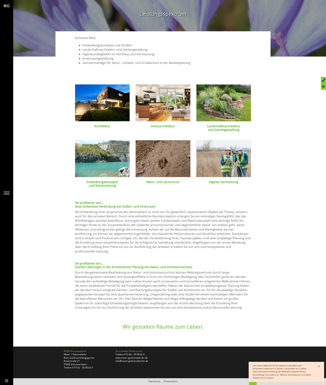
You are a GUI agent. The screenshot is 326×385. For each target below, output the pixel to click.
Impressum (154, 381)
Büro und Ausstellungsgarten (79, 357)
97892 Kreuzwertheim (75, 364)
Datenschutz (171, 381)
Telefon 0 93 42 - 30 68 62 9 (78, 367)
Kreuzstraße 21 (72, 361)
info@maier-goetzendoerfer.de (131, 361)
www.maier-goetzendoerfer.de (131, 357)
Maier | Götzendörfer (75, 354)
